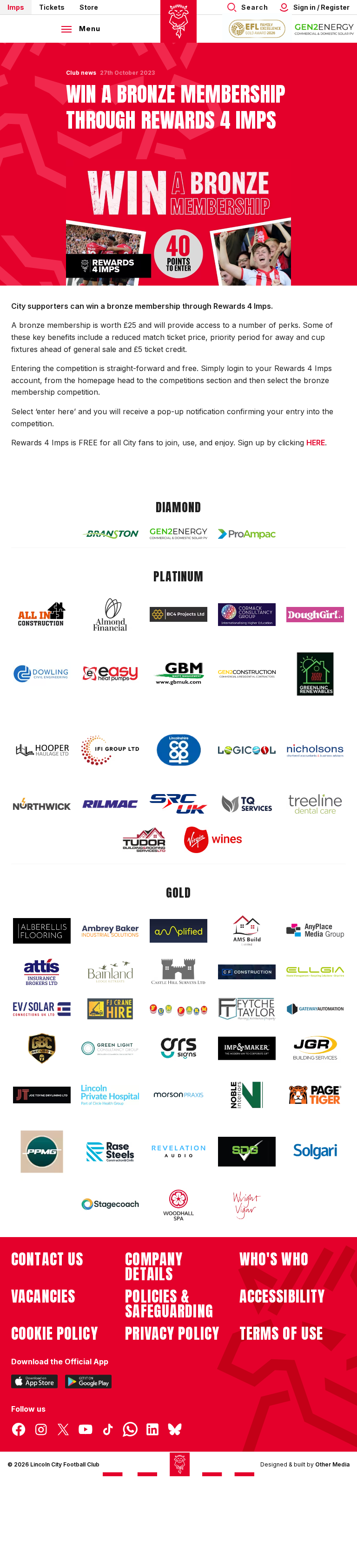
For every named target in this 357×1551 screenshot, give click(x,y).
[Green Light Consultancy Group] (110, 1048)
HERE (315, 442)
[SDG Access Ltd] (247, 1152)
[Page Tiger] (315, 1095)
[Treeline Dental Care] (315, 803)
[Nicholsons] (315, 750)
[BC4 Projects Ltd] (178, 614)
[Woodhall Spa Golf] (178, 1205)
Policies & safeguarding (169, 1304)
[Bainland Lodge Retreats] (110, 972)
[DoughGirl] (315, 614)
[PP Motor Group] (42, 1151)
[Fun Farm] (178, 1009)
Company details (154, 1267)
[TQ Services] (247, 804)
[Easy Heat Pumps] (110, 674)
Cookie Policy (54, 1333)
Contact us (47, 1259)
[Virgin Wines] (213, 840)
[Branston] (110, 534)
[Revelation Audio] (178, 1151)
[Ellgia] (315, 972)
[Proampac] (247, 534)
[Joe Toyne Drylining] (42, 1095)
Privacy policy (172, 1333)
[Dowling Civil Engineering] (42, 674)
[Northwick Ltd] (42, 804)
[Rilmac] (110, 803)
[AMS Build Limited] (247, 930)
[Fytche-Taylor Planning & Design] (247, 1009)
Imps (15, 7)
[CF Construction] (247, 971)
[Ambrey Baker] (110, 931)
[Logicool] (247, 750)
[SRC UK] (178, 804)
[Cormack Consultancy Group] (247, 614)
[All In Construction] (42, 614)
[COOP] (178, 750)
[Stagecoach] (110, 1205)
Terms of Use (281, 1333)
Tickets (52, 7)
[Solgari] (315, 1151)
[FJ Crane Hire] (110, 1009)
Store (88, 7)
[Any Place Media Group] (315, 931)
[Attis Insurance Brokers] (42, 972)
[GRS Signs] (178, 1048)
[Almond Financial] (110, 614)
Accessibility (282, 1296)
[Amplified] (178, 931)
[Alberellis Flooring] (42, 931)
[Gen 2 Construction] (247, 674)
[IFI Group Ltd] (110, 750)
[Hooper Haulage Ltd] (42, 750)
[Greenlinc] (315, 674)
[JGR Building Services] (315, 1048)
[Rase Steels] (110, 1151)
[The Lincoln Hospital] (110, 1095)
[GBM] (178, 674)
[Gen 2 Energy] (178, 533)
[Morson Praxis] (178, 1095)
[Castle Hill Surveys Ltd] (178, 972)
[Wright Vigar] (247, 1205)
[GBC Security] (42, 1048)
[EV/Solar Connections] (42, 1009)
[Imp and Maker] (247, 1048)
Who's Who (274, 1259)
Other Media (332, 1464)
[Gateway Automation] (315, 1009)
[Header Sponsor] (324, 29)
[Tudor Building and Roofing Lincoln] (144, 840)
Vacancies (43, 1296)
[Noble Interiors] (247, 1095)
